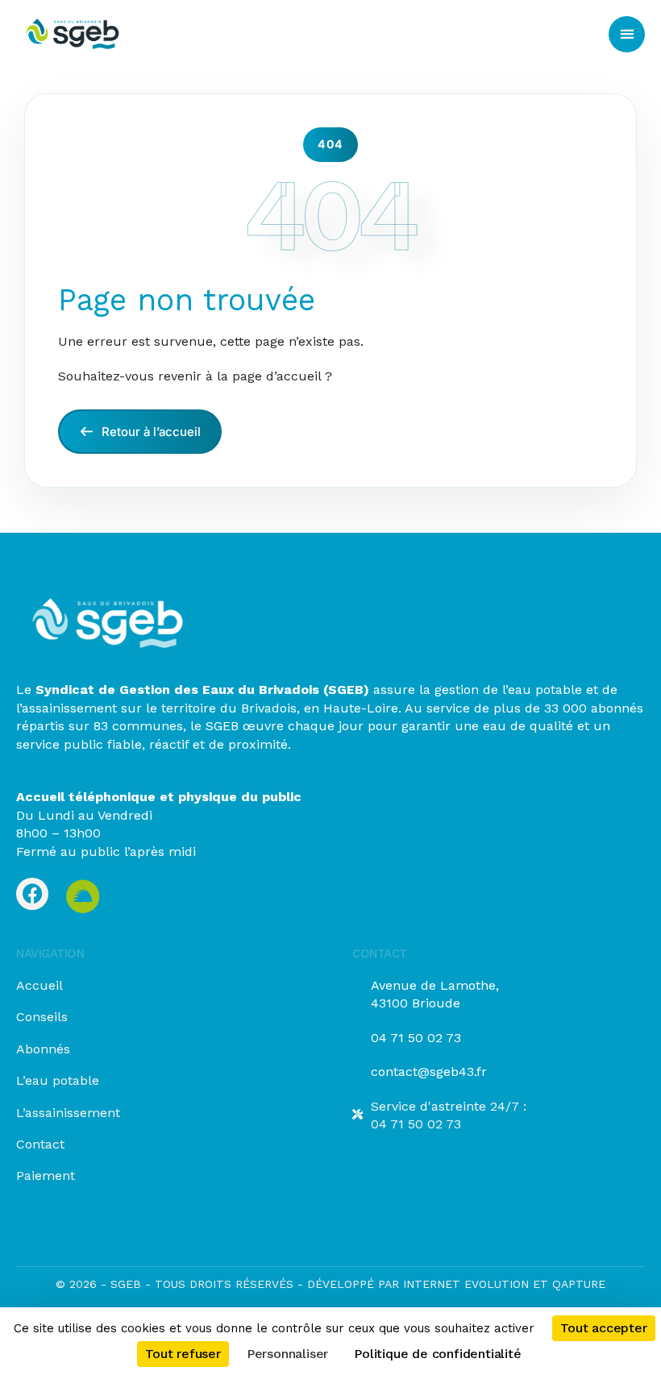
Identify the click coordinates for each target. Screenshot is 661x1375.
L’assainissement (68, 1112)
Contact (40, 1144)
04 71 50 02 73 (416, 1037)
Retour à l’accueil (149, 431)
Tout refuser (183, 1353)
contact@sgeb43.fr (429, 1071)
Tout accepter (603, 1328)
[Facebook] (32, 894)
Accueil (39, 985)
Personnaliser (287, 1353)
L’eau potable (57, 1080)
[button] (627, 34)
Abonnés (43, 1049)
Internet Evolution (464, 1283)
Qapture (578, 1283)
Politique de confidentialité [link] (437, 1353)
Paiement (45, 1175)
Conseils (42, 1016)
